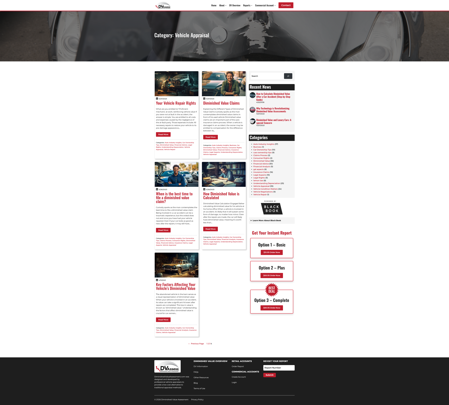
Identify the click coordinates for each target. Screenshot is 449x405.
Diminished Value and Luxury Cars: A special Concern (273, 121)
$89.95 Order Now (271, 308)
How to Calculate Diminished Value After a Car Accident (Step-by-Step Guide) (273, 96)
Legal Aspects (214, 152)
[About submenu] (225, 5)
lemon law (258, 180)
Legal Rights (259, 178)
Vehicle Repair (169, 149)
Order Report (238, 366)
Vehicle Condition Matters (265, 189)
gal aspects (258, 169)
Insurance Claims (181, 243)
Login (234, 382)
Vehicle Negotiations (263, 192)
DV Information (201, 366)
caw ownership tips (262, 152)
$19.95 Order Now (272, 252)
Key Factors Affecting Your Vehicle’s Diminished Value (176, 286)
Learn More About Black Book (267, 220)
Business (233, 145)
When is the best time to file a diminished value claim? (174, 197)
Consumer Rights (235, 148)
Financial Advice (180, 145)
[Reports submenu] (251, 5)
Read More (163, 134)
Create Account (239, 377)
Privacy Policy (197, 399)
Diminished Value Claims (221, 103)
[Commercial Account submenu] (275, 5)
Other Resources (201, 377)
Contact (286, 5)
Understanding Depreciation (173, 147)
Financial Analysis (228, 239)
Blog (196, 383)
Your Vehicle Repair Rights (176, 103)
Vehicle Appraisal (210, 154)
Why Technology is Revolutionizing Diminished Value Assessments (272, 110)
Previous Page (196, 344)
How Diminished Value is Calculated (221, 195)
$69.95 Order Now (271, 275)
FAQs (196, 372)
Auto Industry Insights (173, 142)
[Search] (288, 76)
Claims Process (222, 148)
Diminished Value (167, 145)
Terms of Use (199, 388)
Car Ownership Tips (262, 150)
